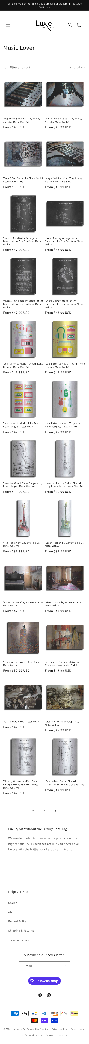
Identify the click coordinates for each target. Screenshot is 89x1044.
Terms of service (33, 1035)
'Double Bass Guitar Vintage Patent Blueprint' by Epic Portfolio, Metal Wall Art (22, 241)
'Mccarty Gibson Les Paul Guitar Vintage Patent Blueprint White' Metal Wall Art (21, 784)
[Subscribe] (65, 966)
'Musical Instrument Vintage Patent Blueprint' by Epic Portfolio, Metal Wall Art (23, 304)
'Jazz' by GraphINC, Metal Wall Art (22, 721)
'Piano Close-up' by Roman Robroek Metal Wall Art (23, 604)
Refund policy (78, 1029)
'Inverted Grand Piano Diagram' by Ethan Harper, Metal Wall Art (23, 484)
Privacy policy (59, 1029)
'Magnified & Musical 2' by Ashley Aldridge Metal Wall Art (63, 120)
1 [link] (22, 811)
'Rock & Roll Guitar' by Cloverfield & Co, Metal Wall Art (23, 180)
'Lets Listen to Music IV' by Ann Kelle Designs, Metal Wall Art (62, 425)
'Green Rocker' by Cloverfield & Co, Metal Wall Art (64, 544)
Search (12, 903)
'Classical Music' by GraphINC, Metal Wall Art (62, 723)
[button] (8, 24)
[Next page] (66, 811)
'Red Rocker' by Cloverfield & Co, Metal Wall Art (21, 544)
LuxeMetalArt (19, 1028)
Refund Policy (17, 921)
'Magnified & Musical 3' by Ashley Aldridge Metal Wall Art (63, 180)
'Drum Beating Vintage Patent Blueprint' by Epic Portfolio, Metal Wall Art (64, 241)
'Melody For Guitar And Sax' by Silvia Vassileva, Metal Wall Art (62, 663)
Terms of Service (19, 940)
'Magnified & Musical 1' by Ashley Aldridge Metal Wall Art (21, 120)
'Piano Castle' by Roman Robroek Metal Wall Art (64, 604)
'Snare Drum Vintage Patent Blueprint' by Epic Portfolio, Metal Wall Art (64, 304)
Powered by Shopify (37, 1028)
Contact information (57, 1035)
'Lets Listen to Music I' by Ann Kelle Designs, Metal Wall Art (23, 365)
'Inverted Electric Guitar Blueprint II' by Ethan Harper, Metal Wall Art (64, 484)
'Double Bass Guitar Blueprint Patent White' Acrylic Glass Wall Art (64, 783)
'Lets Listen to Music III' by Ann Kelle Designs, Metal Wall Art (20, 425)
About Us (14, 912)
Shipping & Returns (21, 930)
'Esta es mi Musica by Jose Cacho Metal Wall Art (21, 663)
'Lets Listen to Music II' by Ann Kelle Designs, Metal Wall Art (65, 365)
